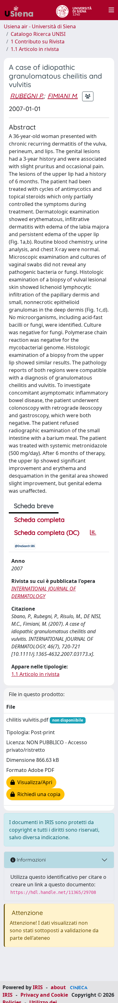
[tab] (93, 532)
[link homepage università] (74, 10)
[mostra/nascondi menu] (111, 10)
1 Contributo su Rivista (38, 41)
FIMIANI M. (63, 96)
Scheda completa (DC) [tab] (46, 532)
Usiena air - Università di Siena (40, 26)
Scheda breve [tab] (33, 506)
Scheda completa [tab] (39, 520)
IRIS (38, 987)
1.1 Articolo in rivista (35, 49)
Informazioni (30, 859)
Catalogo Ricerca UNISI (38, 33)
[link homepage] (21, 10)
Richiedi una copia (37, 794)
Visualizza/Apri (33, 782)
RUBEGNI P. (26, 96)
